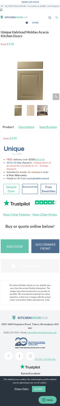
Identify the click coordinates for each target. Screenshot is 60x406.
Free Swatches (49, 189)
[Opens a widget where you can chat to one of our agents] (47, 400)
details (40, 159)
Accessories (30, 186)
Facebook (19, 356)
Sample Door (11, 189)
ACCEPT (38, 389)
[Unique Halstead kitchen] (42, 110)
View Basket (34, 22)
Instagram (30, 356)
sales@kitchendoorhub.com (41, 332)
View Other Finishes (16, 214)
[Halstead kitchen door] (18, 110)
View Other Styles (44, 214)
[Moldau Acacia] (30, 110)
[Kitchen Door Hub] (14, 17)
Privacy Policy (21, 388)
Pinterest (8, 356)
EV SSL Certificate (45, 359)
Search (48, 16)
